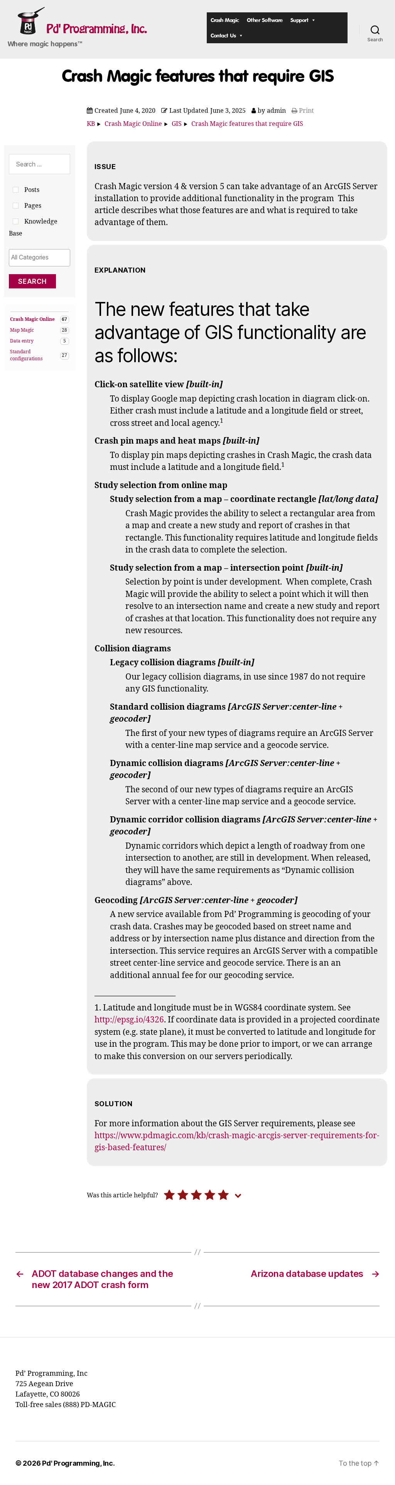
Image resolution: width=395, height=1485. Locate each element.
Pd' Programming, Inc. (96, 29)
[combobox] (39, 257)
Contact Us (223, 35)
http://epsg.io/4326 (129, 1020)
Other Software (265, 20)
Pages (32, 206)
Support (299, 20)
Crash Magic (225, 20)
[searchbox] (39, 257)
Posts (31, 190)
